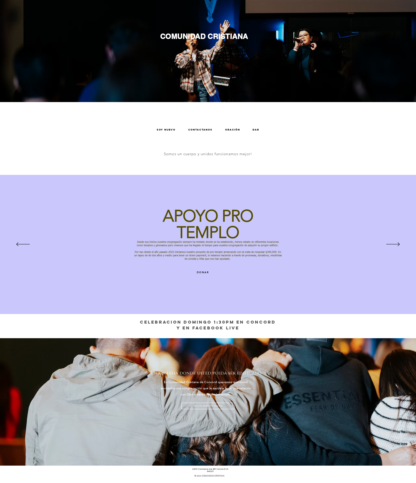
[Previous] (23, 244)
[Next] (393, 244)
